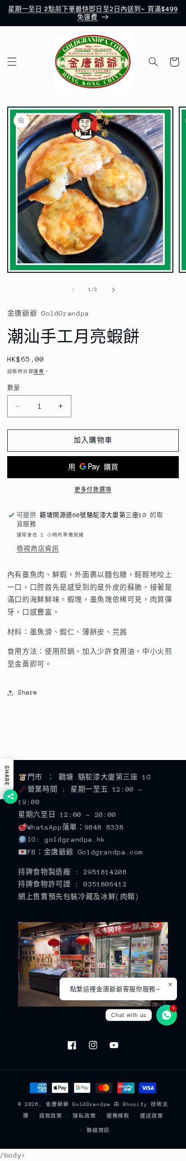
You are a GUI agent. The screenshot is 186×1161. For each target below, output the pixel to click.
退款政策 (50, 1116)
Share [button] (27, 692)
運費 (38, 371)
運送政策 (151, 1116)
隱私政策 (84, 1116)
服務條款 (118, 1116)
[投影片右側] (113, 290)
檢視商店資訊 (38, 548)
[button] (11, 61)
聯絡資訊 (98, 1130)
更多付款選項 (92, 489)
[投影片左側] (73, 290)
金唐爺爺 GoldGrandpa (78, 1104)
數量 (13, 387)
